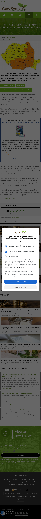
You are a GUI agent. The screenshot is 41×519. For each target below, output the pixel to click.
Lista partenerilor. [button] (20, 267)
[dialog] (20, 259)
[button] (20, 256)
